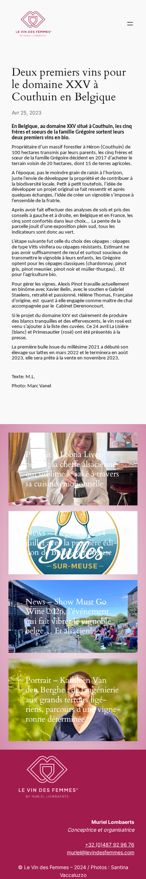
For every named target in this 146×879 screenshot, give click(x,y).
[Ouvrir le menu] (130, 23)
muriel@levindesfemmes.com (100, 852)
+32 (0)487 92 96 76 (109, 845)
